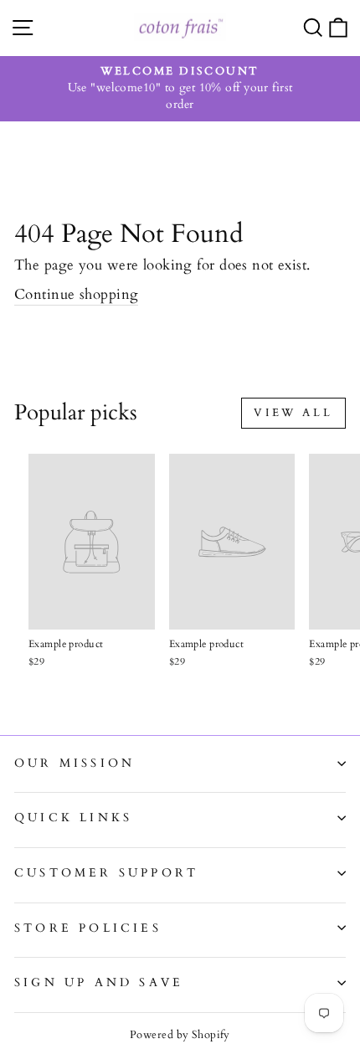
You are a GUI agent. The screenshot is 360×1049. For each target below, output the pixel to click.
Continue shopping (76, 294)
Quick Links (73, 817)
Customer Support (106, 873)
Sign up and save (98, 982)
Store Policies (88, 928)
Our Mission (74, 763)
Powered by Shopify (180, 1034)
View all (293, 412)
